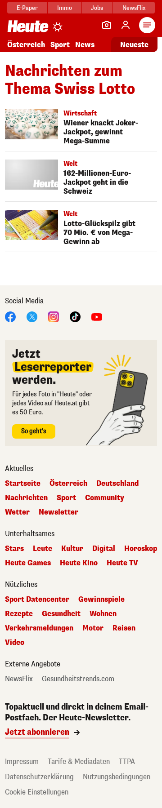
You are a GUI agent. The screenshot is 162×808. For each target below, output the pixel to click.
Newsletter (58, 512)
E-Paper (27, 8)
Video (14, 642)
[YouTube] (96, 316)
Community (104, 497)
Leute (42, 548)
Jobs (97, 8)
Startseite (22, 483)
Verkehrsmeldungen (39, 628)
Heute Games (28, 563)
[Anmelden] (125, 25)
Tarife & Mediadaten (79, 761)
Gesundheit (61, 613)
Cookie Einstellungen (36, 792)
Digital (103, 548)
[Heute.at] (28, 26)
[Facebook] (10, 316)
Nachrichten (26, 497)
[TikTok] (75, 316)
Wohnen (103, 613)
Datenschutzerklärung (39, 776)
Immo (64, 8)
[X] (32, 316)
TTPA (127, 761)
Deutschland (117, 483)
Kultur (72, 548)
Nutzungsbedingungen (116, 776)
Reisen (123, 628)
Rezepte (19, 613)
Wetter (17, 512)
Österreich (26, 44)
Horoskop (140, 548)
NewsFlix (133, 8)
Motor (93, 628)
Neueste (134, 44)
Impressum (22, 761)
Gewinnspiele (101, 599)
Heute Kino (79, 563)
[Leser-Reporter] (106, 25)
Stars (14, 548)
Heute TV (122, 563)
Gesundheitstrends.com (78, 679)
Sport (60, 44)
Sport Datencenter (37, 599)
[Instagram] (53, 316)
